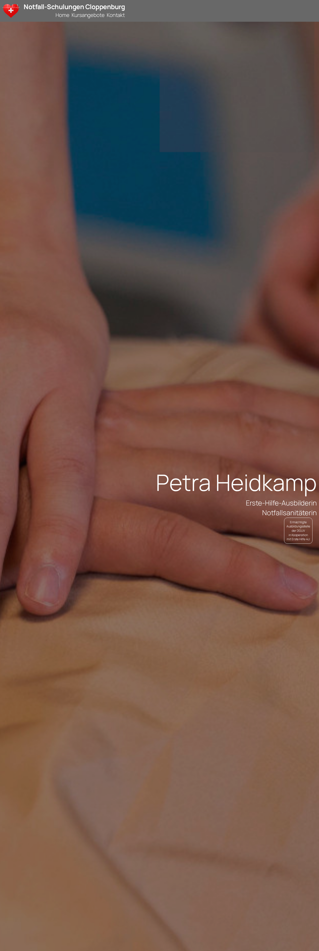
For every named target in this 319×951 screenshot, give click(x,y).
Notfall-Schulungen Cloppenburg (74, 6)
